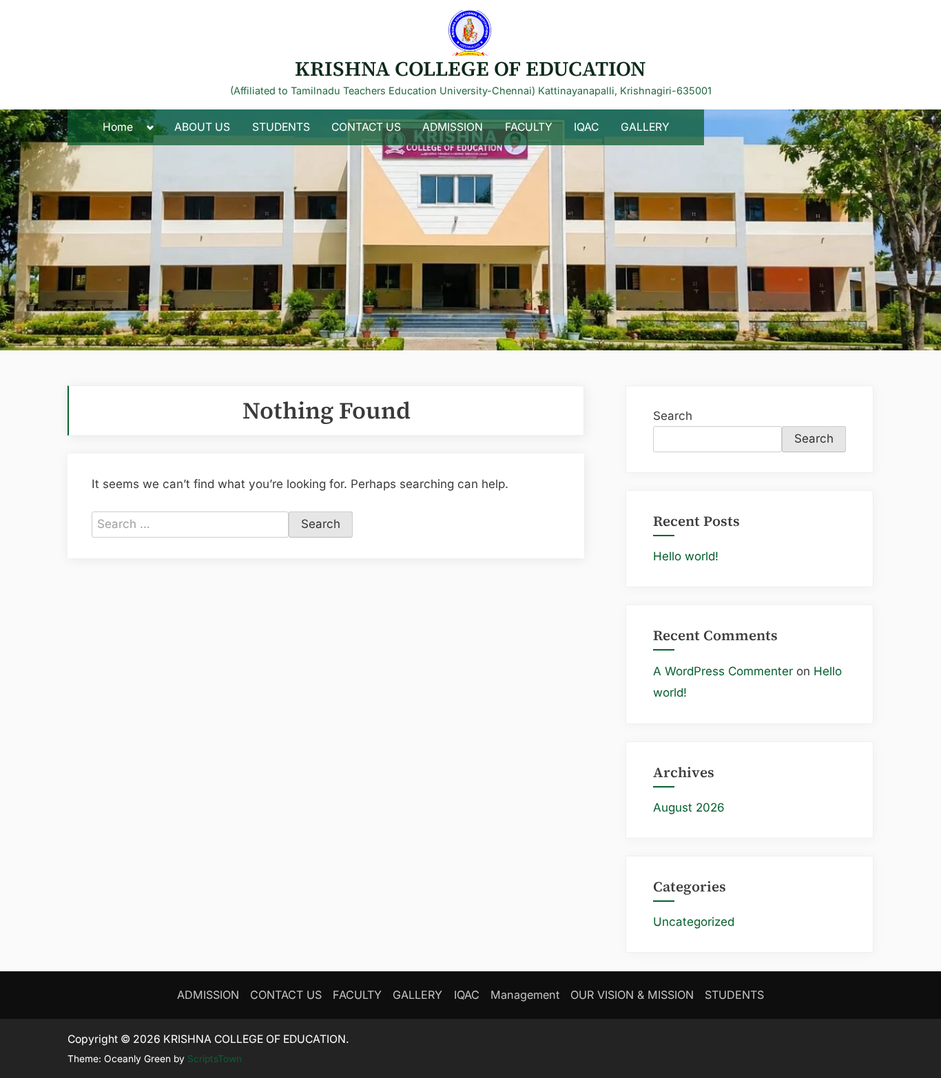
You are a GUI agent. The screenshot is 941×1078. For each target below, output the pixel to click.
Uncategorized (693, 922)
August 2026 (689, 807)
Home (118, 127)
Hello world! (685, 556)
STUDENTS (281, 127)
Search (672, 416)
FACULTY (528, 127)
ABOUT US (202, 127)
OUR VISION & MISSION (632, 995)
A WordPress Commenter (723, 671)
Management (524, 995)
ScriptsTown (214, 1058)
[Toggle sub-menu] (151, 128)
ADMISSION (452, 127)
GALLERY (645, 127)
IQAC (586, 127)
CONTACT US (366, 127)
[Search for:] (190, 524)
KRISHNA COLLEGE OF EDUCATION (470, 68)
